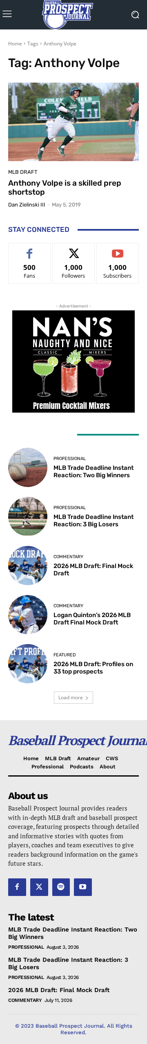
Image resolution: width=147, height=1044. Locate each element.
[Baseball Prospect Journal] (73, 14)
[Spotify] (61, 887)
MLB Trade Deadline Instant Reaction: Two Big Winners (93, 471)
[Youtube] (83, 887)
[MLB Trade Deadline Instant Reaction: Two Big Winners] (27, 467)
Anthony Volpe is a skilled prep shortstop (64, 187)
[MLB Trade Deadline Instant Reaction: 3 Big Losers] (27, 516)
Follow (73, 249)
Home (15, 43)
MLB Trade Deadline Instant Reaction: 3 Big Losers (93, 520)
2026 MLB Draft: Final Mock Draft (58, 990)
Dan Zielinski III (26, 205)
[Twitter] (39, 887)
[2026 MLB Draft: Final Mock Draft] (27, 565)
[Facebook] (17, 887)
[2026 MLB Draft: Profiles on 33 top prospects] (27, 663)
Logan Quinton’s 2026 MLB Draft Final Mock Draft (92, 618)
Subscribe (117, 249)
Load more (70, 697)
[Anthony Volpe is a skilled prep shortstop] (73, 122)
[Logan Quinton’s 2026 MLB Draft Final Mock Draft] (27, 614)
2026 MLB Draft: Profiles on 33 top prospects (93, 667)
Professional (69, 458)
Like (29, 249)
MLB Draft (23, 172)
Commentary (68, 557)
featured (64, 655)
